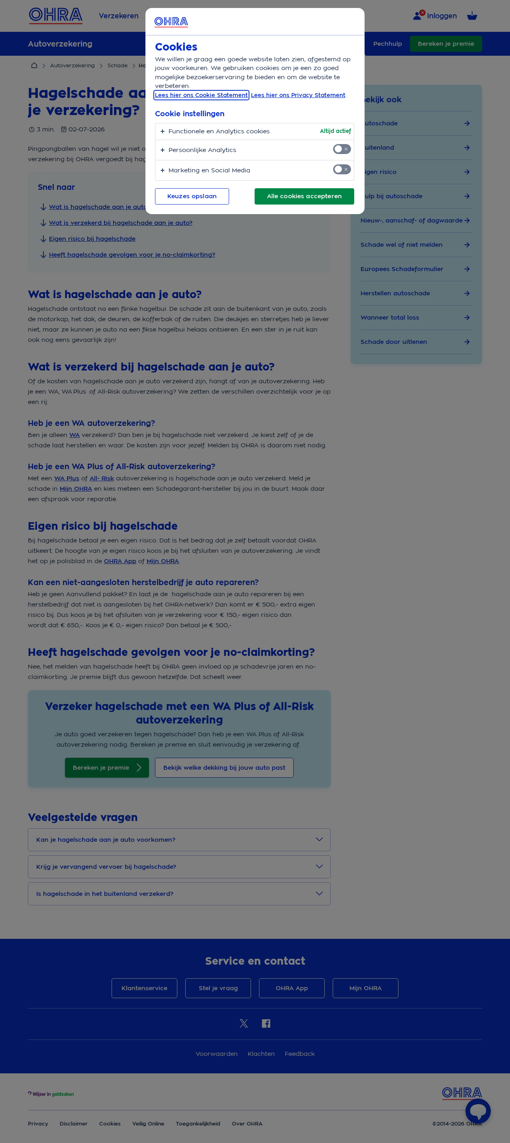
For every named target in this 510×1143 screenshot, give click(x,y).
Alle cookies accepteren (304, 196)
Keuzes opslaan (192, 196)
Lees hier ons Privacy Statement (298, 95)
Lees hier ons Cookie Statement (201, 95)
